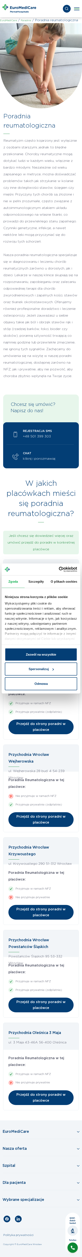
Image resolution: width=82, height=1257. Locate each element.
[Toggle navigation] (76, 9)
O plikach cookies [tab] (64, 581)
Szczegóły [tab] (36, 581)
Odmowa (41, 683)
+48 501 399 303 (37, 436)
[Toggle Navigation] (41, 1132)
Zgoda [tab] (13, 581)
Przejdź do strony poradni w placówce (41, 726)
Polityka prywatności (18, 1235)
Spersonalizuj (39, 669)
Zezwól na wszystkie (41, 654)
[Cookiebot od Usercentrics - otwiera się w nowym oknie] (59, 569)
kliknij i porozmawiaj (39, 458)
